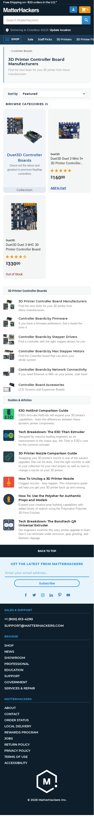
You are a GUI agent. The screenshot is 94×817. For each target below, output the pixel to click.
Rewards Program (21, 732)
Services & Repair (19, 688)
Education (13, 670)
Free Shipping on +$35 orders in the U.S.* (30, 2)
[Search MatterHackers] (86, 20)
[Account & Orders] (73, 9)
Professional (16, 664)
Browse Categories (25, 104)
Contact (11, 714)
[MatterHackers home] (21, 11)
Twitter (34, 595)
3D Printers (64, 39)
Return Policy (17, 745)
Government (15, 682)
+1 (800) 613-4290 (18, 619)
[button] (47, 30)
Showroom (14, 658)
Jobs (8, 738)
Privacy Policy (17, 751)
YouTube (68, 595)
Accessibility (15, 763)
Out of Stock (14, 274)
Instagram (42, 595)
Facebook (25, 595)
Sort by (13, 94)
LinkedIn (51, 595)
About (10, 708)
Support (12, 676)
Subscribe (47, 583)
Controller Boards (21, 51)
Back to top (47, 551)
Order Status (16, 720)
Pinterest (59, 595)
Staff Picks (45, 39)
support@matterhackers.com (34, 625)
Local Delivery (17, 726)
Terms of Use (16, 757)
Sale (30, 39)
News (9, 652)
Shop (9, 645)
